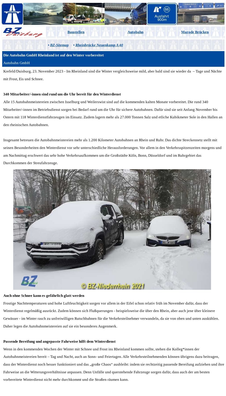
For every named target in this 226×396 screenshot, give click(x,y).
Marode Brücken (195, 32)
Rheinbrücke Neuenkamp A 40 (99, 45)
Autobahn (135, 32)
